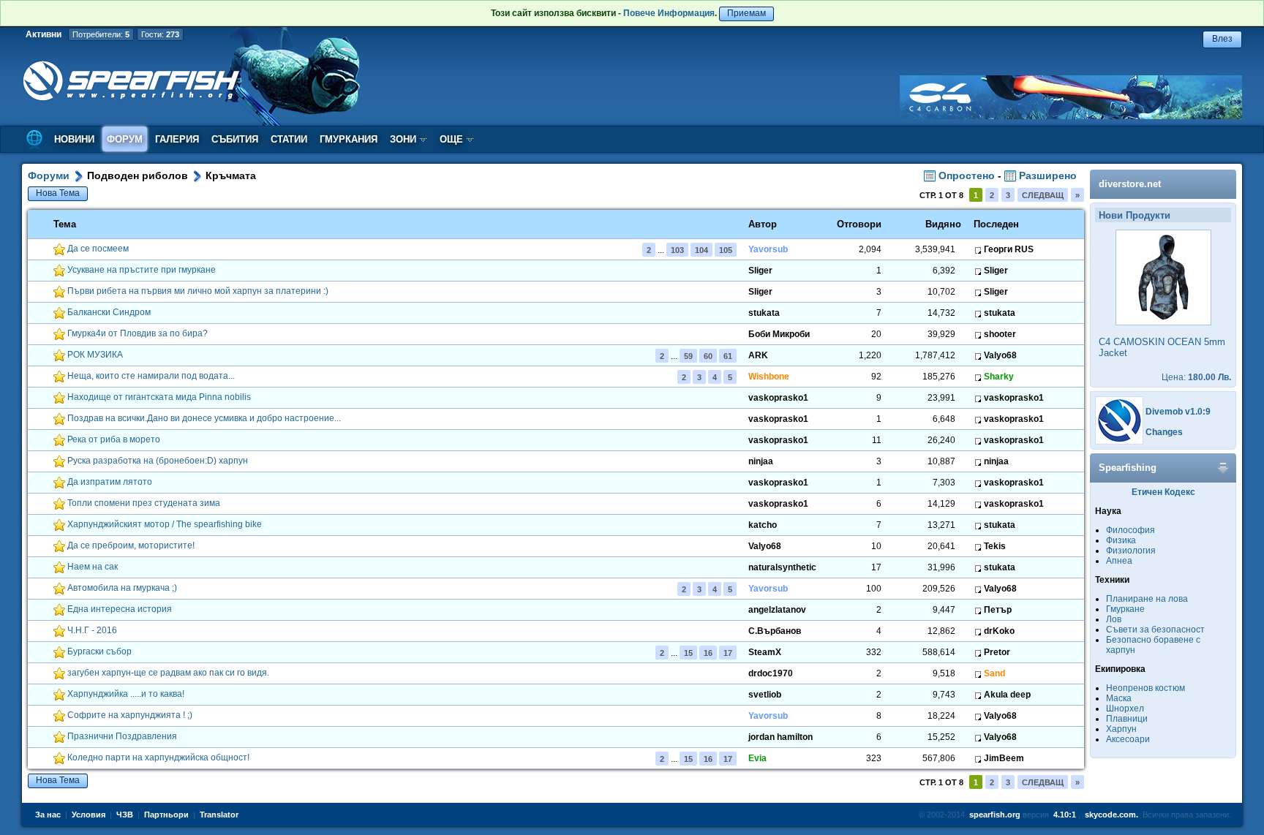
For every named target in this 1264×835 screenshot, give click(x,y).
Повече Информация (669, 13)
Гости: (160, 34)
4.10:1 (1064, 814)
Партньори (166, 814)
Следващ (1043, 195)
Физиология (1131, 550)
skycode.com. (1111, 814)
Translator (219, 814)
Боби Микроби (779, 334)
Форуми (48, 175)
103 (677, 250)
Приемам (746, 13)
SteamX (764, 652)
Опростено (965, 175)
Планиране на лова (1147, 599)
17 (727, 653)
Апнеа (1119, 561)
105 (725, 250)
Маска (1119, 698)
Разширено (1046, 175)
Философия (1130, 530)
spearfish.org (994, 814)
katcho (762, 525)
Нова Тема (58, 193)
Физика (1121, 540)
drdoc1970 (770, 673)
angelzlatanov (777, 610)
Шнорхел (1125, 708)
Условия (88, 814)
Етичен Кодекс (1163, 492)
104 (701, 250)
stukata (764, 313)
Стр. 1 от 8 (941, 195)
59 (688, 356)
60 (708, 356)
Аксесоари (1128, 739)
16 (708, 653)
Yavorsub (768, 249)
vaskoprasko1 (778, 398)
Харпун (1121, 729)
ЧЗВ (124, 814)
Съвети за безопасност (1155, 629)
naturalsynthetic (782, 567)
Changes (1164, 432)
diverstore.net (1130, 183)
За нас (48, 814)
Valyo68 (764, 546)
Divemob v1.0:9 (1178, 412)
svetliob (764, 694)
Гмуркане (1125, 609)
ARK (758, 355)
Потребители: (100, 34)
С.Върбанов (774, 631)
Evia (757, 758)
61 (727, 356)
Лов (1113, 619)
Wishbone (768, 376)
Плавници (1127, 719)
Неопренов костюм (1145, 688)
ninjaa (760, 461)
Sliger (760, 270)
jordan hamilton (780, 737)
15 (688, 653)
